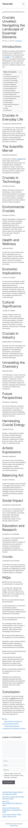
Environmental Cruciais (11, 82)
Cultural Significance (10, 88)
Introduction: (8, 74)
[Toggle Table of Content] (19, 72)
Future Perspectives (10, 94)
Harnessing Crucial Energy (12, 96)
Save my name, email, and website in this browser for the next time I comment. (13, 775)
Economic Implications (10, 86)
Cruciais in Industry (10, 90)
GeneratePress (14, 825)
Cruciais (10, 106)
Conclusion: (8, 110)
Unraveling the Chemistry (12, 92)
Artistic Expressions (10, 98)
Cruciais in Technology (11, 80)
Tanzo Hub (7, 4)
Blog (5, 719)
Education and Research (12, 104)
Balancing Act (9, 100)
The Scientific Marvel (11, 78)
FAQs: (6, 108)
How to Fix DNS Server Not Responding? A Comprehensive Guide (12, 810)
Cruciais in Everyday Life (11, 76)
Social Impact (9, 102)
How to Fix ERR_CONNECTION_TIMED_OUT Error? (12, 803)
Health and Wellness (10, 84)
